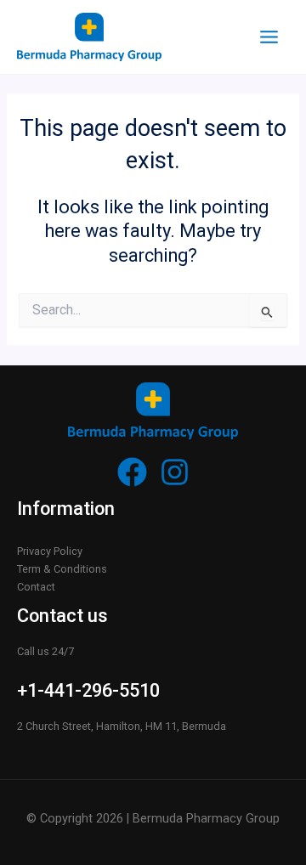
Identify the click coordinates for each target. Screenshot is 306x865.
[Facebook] (132, 472)
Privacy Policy (49, 551)
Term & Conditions (62, 569)
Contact (36, 586)
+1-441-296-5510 (88, 690)
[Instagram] (175, 472)
